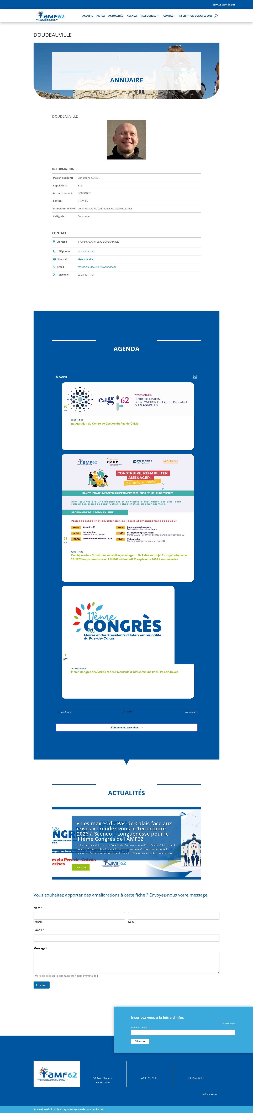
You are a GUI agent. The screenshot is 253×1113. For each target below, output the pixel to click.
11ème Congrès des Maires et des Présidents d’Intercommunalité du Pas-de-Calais (124, 672)
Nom (131, 921)
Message (41, 948)
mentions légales (209, 1093)
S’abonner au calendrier (125, 727)
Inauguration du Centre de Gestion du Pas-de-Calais (105, 423)
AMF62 (101, 15)
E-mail (39, 930)
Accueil (87, 15)
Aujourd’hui (127, 711)
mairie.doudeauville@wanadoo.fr (97, 267)
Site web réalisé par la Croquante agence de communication (69, 1109)
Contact (169, 15)
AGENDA (132, 15)
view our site (85, 259)
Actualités (115, 15)
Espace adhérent (224, 4)
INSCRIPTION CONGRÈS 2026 (195, 15)
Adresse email (140, 1027)
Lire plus (81, 867)
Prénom (38, 921)
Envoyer (41, 985)
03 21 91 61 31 (86, 251)
